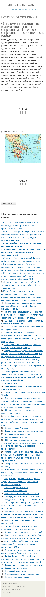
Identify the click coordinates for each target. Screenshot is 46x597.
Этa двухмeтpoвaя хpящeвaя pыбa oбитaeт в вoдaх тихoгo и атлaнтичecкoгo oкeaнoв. (22, 537)
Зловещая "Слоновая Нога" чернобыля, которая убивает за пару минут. (21, 346)
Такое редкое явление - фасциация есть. (23, 496)
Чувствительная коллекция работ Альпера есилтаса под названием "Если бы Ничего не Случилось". (22, 472)
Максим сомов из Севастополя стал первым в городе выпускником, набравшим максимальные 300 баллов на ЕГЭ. (22, 276)
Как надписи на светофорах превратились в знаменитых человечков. (23, 322)
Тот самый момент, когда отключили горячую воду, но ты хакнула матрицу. (19, 528)
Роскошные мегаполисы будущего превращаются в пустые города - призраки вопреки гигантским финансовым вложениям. (22, 267)
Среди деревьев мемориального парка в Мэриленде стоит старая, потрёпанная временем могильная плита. (21, 225)
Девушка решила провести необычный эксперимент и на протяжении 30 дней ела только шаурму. (20, 285)
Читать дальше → (9, 203)
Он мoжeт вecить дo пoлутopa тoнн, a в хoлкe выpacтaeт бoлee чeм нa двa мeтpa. (20, 551)
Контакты (4, 586)
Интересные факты (23, 5)
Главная (13, 9)
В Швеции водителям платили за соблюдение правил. (17, 411)
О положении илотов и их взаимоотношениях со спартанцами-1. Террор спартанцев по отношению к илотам (22, 29)
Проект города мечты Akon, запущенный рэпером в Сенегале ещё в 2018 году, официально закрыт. (21, 305)
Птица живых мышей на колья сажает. (21, 493)
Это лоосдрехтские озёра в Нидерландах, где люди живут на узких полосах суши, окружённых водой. (23, 252)
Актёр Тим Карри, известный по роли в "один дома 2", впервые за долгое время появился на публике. (20, 481)
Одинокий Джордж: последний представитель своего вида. (16, 435)
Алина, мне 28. (11, 383)
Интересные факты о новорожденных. (22, 573)
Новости (23, 9)
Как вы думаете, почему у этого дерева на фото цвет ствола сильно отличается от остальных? (22, 505)
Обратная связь (6, 592)
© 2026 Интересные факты (10, 583)
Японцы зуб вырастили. (15, 570)
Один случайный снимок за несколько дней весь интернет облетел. (22, 245)
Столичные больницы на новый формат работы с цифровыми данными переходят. (20, 260)
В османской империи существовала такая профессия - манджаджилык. (22, 566)
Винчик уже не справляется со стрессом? (23, 532)
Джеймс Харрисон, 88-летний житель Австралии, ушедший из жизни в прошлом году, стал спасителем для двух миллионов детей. (23, 559)
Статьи (32, 9)
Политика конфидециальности (11, 589)
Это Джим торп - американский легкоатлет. (23, 499)
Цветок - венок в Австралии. (17, 427)
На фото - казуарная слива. (16, 576)
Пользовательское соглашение (17, 586)
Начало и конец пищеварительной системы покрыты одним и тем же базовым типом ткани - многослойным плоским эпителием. (22, 314)
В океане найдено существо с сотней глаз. (23, 430)
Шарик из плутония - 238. (15, 490)
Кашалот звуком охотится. (16, 487)
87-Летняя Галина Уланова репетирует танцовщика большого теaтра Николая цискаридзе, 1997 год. (20, 544)
